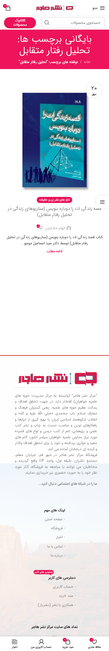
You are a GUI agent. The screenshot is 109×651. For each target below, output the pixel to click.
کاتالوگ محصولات (20, 23)
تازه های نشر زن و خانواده (54, 199)
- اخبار (60, 537)
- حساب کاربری (64, 587)
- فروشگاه (58, 528)
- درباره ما (58, 555)
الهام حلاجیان (55, 228)
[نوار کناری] (102, 202)
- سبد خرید (67, 596)
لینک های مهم (54, 510)
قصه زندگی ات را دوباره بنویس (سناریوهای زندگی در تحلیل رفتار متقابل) (54, 212)
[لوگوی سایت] (54, 8)
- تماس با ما (56, 546)
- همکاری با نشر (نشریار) (57, 605)
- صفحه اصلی (54, 519)
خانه (87, 62)
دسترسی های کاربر (55, 577)
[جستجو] (46, 22)
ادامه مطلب (54, 251)
